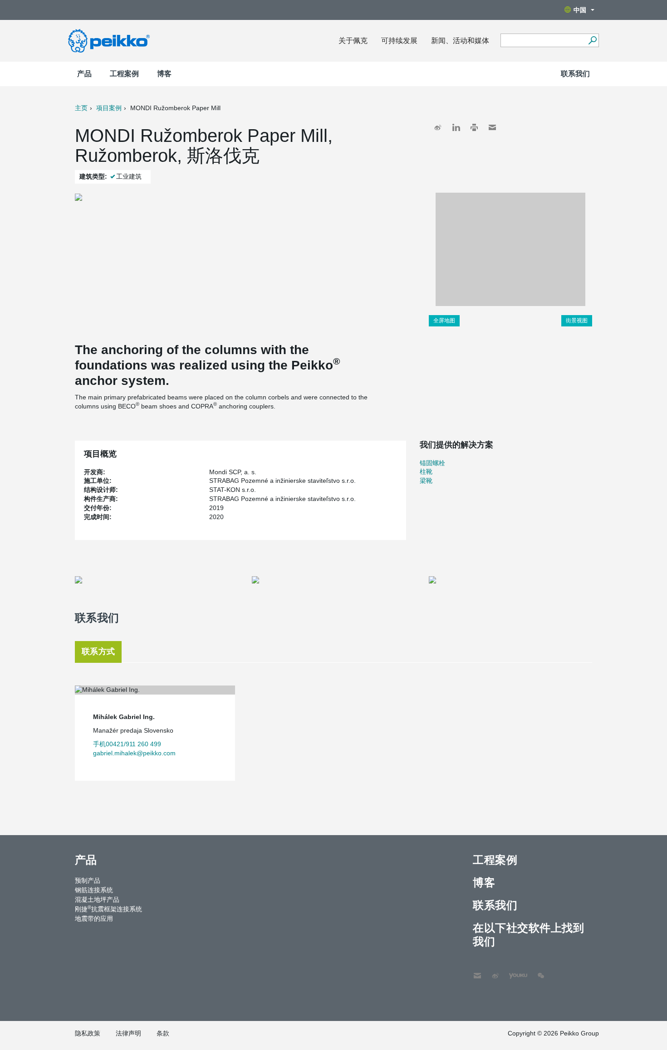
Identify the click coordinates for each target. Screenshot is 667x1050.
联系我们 (575, 74)
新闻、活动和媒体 (460, 40)
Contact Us (477, 971)
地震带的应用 (94, 918)
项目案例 (109, 108)
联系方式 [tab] (98, 651)
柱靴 (426, 471)
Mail (492, 127)
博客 (164, 74)
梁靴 (426, 480)
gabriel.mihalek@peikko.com (134, 753)
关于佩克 (353, 40)
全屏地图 (444, 320)
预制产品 (87, 880)
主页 (81, 108)
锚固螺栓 (432, 463)
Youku (513, 971)
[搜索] (592, 40)
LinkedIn (456, 127)
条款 (163, 1033)
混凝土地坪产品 (97, 899)
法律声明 (128, 1033)
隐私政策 (87, 1033)
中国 (580, 10)
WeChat (540, 971)
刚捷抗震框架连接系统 (108, 908)
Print (474, 127)
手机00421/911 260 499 (127, 744)
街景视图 (577, 320)
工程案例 (124, 74)
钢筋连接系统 (94, 890)
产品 (84, 74)
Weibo (437, 127)
